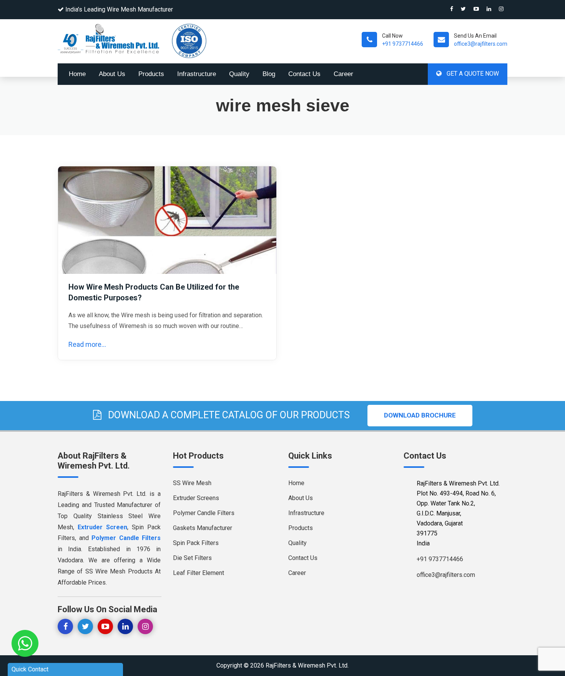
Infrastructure (196, 74)
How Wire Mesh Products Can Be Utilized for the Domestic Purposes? (153, 292)
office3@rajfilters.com (480, 44)
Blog (269, 74)
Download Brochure (420, 415)
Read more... (87, 344)
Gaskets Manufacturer (202, 528)
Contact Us (304, 74)
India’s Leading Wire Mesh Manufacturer (119, 9)
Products (151, 74)
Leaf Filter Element (198, 573)
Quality (239, 74)
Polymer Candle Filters (203, 513)
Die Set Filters (192, 558)
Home (77, 74)
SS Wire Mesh (192, 483)
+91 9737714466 (402, 44)
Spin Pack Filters (196, 543)
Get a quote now (472, 73)
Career (343, 74)
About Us (112, 74)
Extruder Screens (196, 498)
